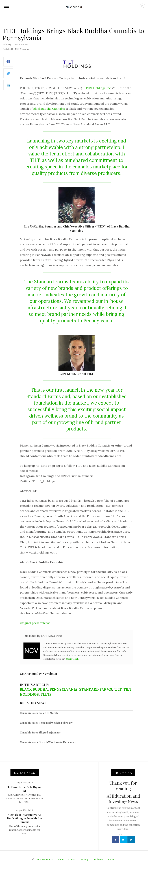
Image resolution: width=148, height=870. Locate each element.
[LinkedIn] (8, 87)
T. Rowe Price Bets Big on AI (25, 788)
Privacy (84, 859)
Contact (72, 859)
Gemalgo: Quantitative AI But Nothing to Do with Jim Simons (24, 818)
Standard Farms (95, 689)
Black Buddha (34, 689)
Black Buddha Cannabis (49, 108)
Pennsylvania (63, 689)
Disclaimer (98, 859)
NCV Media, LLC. (45, 859)
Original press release (35, 623)
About (61, 859)
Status (111, 859)
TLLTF (46, 694)
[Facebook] (8, 63)
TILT (118, 689)
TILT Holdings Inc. (99, 88)
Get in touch (72, 658)
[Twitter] (8, 75)
